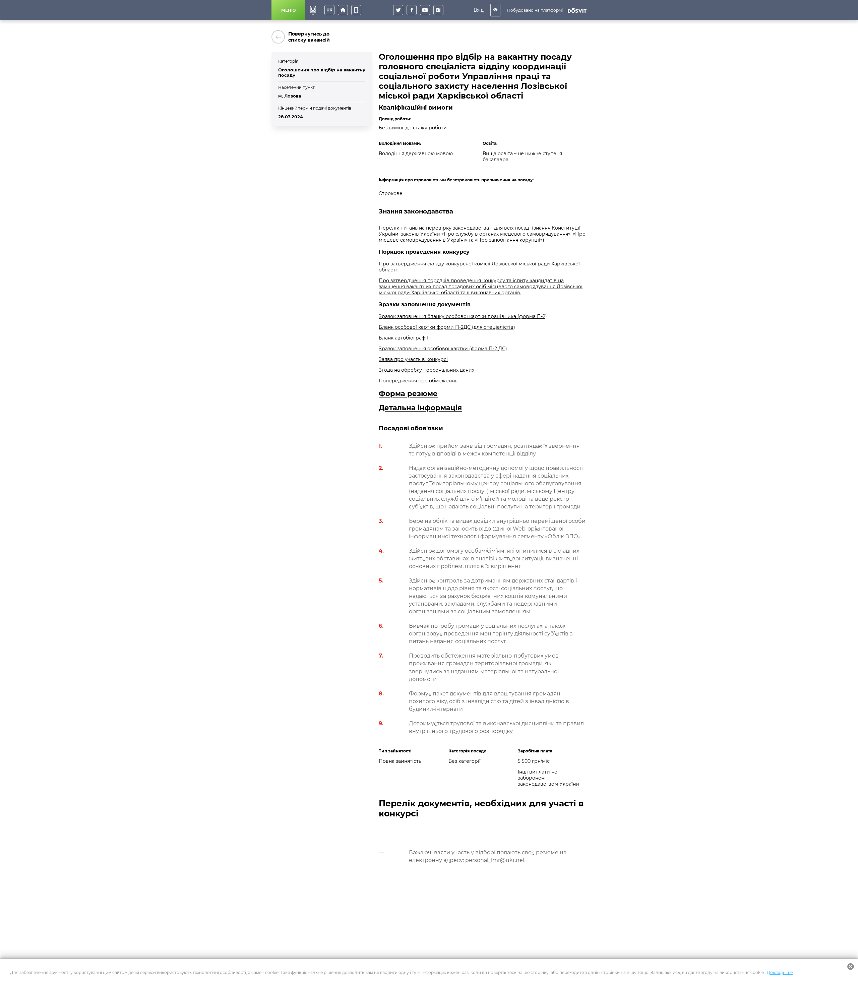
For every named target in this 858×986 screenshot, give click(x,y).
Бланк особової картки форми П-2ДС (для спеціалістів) (447, 327)
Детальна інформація (420, 408)
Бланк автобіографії (403, 338)
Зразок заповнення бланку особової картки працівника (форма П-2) (463, 316)
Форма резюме (408, 393)
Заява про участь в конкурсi (413, 359)
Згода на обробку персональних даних (426, 370)
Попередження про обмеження (418, 381)
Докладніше (780, 972)
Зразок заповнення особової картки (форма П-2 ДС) (443, 349)
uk (329, 9)
